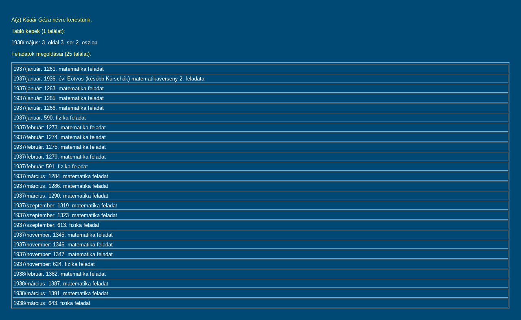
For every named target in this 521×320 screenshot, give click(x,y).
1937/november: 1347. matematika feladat (63, 254)
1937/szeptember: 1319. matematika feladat (65, 205)
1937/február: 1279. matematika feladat (59, 157)
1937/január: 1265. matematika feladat (58, 98)
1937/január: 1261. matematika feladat (58, 69)
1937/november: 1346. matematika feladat (63, 245)
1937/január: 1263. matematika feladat (58, 88)
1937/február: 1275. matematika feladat (59, 147)
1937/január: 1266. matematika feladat (58, 108)
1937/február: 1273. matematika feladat (59, 127)
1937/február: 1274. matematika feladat (59, 137)
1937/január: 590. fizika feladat (49, 118)
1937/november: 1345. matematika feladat (63, 235)
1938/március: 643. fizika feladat (51, 303)
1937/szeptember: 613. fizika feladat (56, 225)
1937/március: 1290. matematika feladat (60, 196)
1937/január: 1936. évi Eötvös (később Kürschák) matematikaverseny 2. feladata (108, 79)
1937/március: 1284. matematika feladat (60, 176)
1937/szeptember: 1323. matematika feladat (65, 215)
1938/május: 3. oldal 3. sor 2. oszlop (54, 42)
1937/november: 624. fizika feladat (54, 264)
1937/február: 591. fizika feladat (50, 166)
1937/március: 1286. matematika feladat (60, 186)
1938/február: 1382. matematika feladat (59, 274)
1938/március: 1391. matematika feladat (60, 293)
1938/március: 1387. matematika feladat (60, 284)
